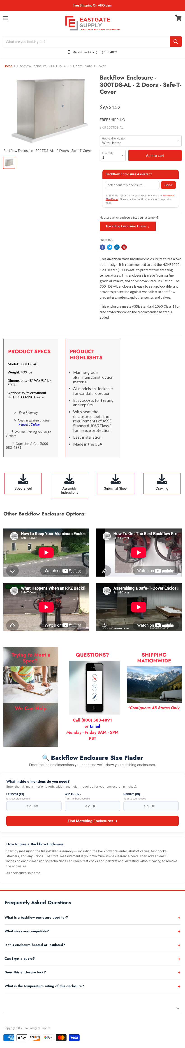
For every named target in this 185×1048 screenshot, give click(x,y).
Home (7, 66)
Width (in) (73, 794)
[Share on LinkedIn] (117, 247)
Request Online (29, 424)
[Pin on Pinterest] (124, 247)
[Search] (176, 41)
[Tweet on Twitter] (109, 247)
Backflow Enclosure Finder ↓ (127, 226)
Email (95, 726)
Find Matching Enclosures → (93, 821)
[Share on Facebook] (102, 247)
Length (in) (15, 794)
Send (168, 185)
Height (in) (131, 794)
